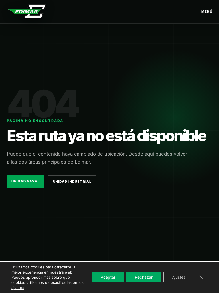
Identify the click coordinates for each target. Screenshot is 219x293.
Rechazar (144, 277)
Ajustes (178, 277)
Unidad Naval (25, 181)
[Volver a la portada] (27, 11)
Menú (206, 11)
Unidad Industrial (72, 182)
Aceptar (108, 277)
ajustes (17, 287)
